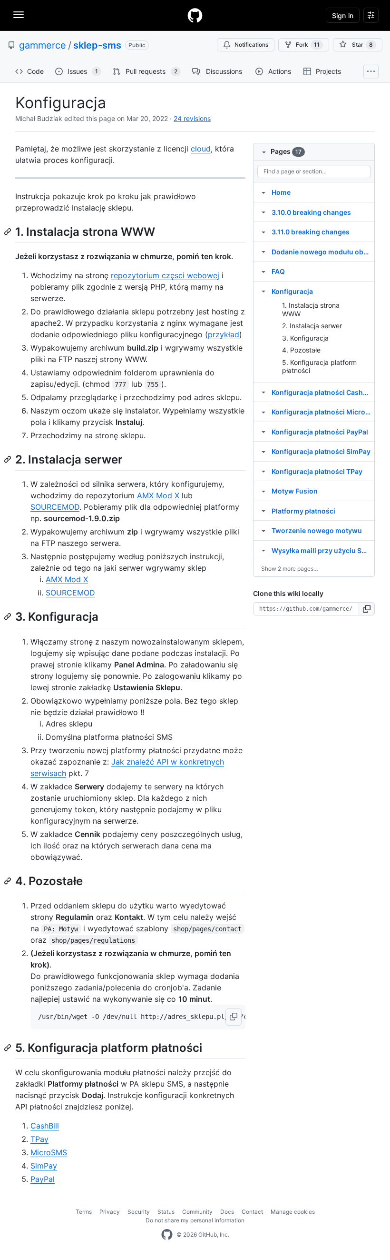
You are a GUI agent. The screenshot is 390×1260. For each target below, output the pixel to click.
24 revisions (192, 118)
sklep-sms (97, 45)
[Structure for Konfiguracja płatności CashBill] (263, 392)
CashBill (44, 1125)
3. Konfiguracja (305, 338)
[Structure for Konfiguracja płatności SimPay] (263, 451)
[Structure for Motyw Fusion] (263, 490)
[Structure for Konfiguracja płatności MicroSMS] (263, 411)
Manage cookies (293, 1211)
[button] (233, 1017)
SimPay (43, 1165)
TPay (39, 1139)
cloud (201, 148)
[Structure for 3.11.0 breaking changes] (263, 231)
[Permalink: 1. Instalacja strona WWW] (8, 231)
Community (197, 1211)
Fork (308, 44)
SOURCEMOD (54, 507)
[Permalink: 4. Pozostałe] (8, 880)
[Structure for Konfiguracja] (263, 291)
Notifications (251, 44)
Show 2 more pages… (289, 568)
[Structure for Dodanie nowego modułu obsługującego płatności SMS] (263, 251)
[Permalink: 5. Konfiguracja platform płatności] (8, 1047)
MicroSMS (48, 1152)
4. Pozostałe (301, 350)
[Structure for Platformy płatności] (263, 510)
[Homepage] (195, 15)
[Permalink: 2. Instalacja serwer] (8, 459)
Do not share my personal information (195, 1220)
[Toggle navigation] (18, 15)
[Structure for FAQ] (263, 271)
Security (138, 1211)
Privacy (109, 1211)
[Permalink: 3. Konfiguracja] (8, 617)
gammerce (42, 45)
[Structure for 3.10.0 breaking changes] (263, 212)
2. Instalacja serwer (312, 326)
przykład (223, 334)
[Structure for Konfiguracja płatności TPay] (263, 471)
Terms (84, 1211)
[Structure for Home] (263, 192)
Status (166, 1211)
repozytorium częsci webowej (165, 275)
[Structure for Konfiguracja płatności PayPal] (263, 431)
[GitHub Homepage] (167, 1235)
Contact (252, 1211)
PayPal (42, 1179)
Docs (227, 1211)
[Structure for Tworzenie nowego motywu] (263, 530)
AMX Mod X (158, 495)
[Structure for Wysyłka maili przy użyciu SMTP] (263, 550)
